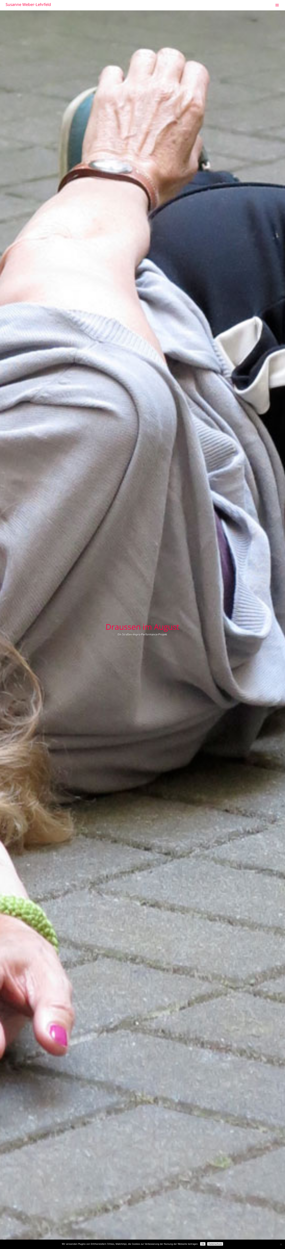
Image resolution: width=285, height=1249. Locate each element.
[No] (281, 1244)
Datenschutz (215, 1244)
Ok (202, 1244)
